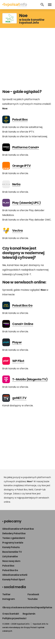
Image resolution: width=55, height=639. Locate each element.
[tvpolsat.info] (14, 6)
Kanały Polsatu (11, 547)
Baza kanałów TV (12, 551)
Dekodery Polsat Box (14, 533)
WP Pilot (18, 361)
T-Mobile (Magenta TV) (30, 379)
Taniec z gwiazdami (13, 538)
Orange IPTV (21, 166)
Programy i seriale (12, 542)
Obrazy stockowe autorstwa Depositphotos (27, 607)
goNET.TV (19, 398)
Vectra (17, 230)
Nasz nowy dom (11, 561)
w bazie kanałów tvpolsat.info (31, 21)
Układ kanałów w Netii (14, 574)
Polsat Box (20, 119)
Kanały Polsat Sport (13, 579)
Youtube (33, 599)
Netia (16, 184)
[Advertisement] (27, 58)
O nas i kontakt (10, 613)
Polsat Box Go (22, 305)
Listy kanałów (10, 556)
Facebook (33, 594)
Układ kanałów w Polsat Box (18, 528)
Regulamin (29, 613)
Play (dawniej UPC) (26, 203)
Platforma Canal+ (25, 147)
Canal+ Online (22, 324)
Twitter (6, 594)
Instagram (8, 599)
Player (17, 342)
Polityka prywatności (14, 618)
